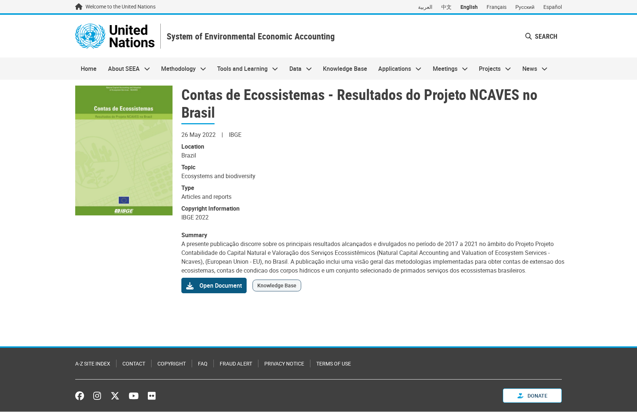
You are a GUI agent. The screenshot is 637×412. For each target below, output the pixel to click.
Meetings (442, 69)
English (469, 6)
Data (293, 69)
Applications (392, 69)
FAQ (203, 363)
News (526, 69)
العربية (425, 6)
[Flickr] (151, 395)
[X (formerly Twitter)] (115, 395)
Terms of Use (333, 363)
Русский (525, 6)
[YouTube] (133, 395)
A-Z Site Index (92, 363)
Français (497, 6)
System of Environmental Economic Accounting (251, 36)
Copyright (171, 363)
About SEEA (120, 69)
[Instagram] (97, 395)
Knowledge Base (345, 69)
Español (552, 6)
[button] (541, 36)
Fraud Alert (236, 363)
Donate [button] (536, 395)
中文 (446, 6)
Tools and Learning (240, 69)
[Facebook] (81, 395)
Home (89, 69)
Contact (133, 363)
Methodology (176, 69)
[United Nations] (114, 36)
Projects (487, 69)
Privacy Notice (284, 363)
